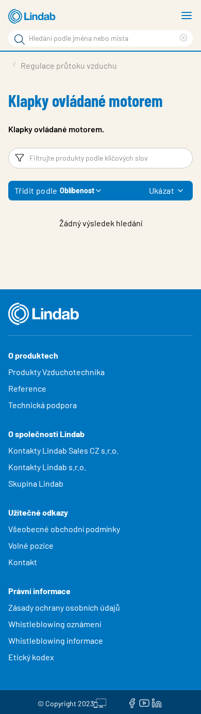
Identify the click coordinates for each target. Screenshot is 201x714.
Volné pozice (31, 545)
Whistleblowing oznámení (54, 624)
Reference (27, 388)
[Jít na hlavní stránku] (33, 16)
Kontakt (22, 562)
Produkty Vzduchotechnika (56, 372)
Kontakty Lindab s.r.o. (47, 467)
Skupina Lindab (35, 483)
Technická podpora (42, 405)
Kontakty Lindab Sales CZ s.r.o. (63, 450)
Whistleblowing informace (55, 640)
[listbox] (180, 191)
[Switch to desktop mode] (100, 702)
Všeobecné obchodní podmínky (64, 529)
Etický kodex (31, 657)
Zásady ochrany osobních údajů (64, 607)
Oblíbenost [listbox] (77, 190)
